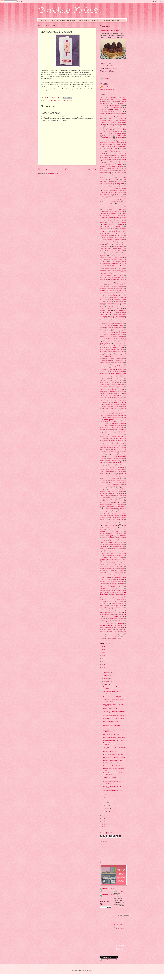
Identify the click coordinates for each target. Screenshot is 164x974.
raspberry (116, 517)
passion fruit (123, 473)
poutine (109, 502)
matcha (120, 417)
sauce (101, 546)
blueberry (123, 144)
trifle (101, 607)
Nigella (107, 449)
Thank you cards (118, 596)
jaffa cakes (118, 373)
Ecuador (103, 281)
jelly (119, 377)
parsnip (101, 473)
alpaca (104, 105)
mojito (124, 432)
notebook (122, 451)
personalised (115, 484)
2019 (103, 661)
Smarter (122, 564)
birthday (112, 135)
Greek (104, 342)
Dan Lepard (114, 259)
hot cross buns (109, 362)
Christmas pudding (104, 213)
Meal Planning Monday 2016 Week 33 (113, 740)
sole (113, 568)
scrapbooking (109, 550)
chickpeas (117, 196)
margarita (114, 412)
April (105, 803)
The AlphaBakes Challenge (62, 20)
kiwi (118, 382)
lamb (105, 386)
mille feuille (120, 427)
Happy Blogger (115, 349)
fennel (109, 299)
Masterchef (114, 417)
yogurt (121, 635)
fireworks (122, 303)
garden (109, 329)
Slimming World (114, 563)
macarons (123, 404)
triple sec (106, 607)
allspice (109, 103)
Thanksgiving (103, 598)
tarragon (114, 590)
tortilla (108, 603)
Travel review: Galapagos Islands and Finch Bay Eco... (113, 700)
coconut (123, 222)
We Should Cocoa (106, 625)
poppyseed (111, 499)
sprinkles (124, 574)
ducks (101, 277)
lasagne (101, 388)
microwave (121, 425)
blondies (119, 142)
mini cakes (116, 431)
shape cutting (114, 552)
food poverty (114, 314)
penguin (124, 480)
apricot (108, 113)
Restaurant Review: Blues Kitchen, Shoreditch (112, 726)
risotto (122, 531)
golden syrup (123, 338)
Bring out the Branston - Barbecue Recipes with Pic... (114, 687)
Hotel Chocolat (104, 364)
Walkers (118, 622)
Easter (107, 279)
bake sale (104, 120)
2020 (103, 658)
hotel (123, 362)
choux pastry (105, 209)
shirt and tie (118, 553)
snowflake (102, 568)
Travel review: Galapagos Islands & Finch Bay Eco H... (114, 712)
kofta (123, 382)
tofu (110, 601)
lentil (108, 393)
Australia (118, 115)
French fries (123, 321)
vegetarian (103, 618)
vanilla (118, 614)
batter (101, 129)
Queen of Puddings (106, 512)
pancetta (102, 469)
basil (116, 128)
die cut (114, 265)
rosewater (123, 535)
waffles (106, 622)
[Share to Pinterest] (71, 98)
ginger (124, 332)
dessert (114, 263)
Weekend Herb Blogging (105, 627)
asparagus (102, 115)
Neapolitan (121, 445)
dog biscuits (118, 270)
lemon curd (103, 391)
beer (110, 131)
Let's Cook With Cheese (110, 395)
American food (118, 107)
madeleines (106, 408)
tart (119, 590)
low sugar (116, 402)
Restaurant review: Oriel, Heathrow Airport (112, 787)
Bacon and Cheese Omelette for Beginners (114, 757)
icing (105, 371)
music (101, 443)
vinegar (107, 620)
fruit (115, 325)
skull (101, 563)
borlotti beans (103, 150)
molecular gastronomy (112, 434)
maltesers (123, 408)
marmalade (102, 413)
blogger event (119, 141)
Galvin (115, 327)
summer (114, 583)
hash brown (108, 351)
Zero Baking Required (111, 638)
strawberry (120, 579)
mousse (110, 438)
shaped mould (105, 553)
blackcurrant (110, 141)
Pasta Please (119, 475)
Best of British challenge (118, 133)
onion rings (107, 460)
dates (120, 259)
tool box (102, 603)
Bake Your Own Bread (113, 120)
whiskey (117, 629)
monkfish (102, 436)
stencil (103, 577)
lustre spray (106, 404)
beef (124, 130)
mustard (106, 443)
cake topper (121, 172)
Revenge (104, 527)
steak (124, 575)
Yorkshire (102, 636)
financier (102, 303)
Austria (124, 115)
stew (108, 577)
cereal (107, 187)
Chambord (121, 187)
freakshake (121, 320)
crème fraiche (107, 250)
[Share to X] (67, 98)
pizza (121, 493)
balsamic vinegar (119, 124)
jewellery (102, 378)
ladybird (114, 384)
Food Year (105, 316)
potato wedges (120, 500)
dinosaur (107, 268)
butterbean (102, 164)
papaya (119, 469)
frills (113, 323)
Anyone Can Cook (112, 111)
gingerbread (113, 334)
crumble (104, 254)
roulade (103, 537)
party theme (114, 473)
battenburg (121, 128)
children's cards (109, 198)
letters (118, 395)
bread (103, 153)
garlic (114, 329)
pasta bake (110, 475)
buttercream (111, 164)
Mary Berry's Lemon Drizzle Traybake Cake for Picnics (113, 782)
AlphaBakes (114, 105)
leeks (108, 389)
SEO (120, 550)
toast (114, 599)
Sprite (103, 575)
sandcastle (102, 544)
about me (102, 99)
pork (117, 499)
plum (118, 495)
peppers (111, 482)
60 (119, 97)
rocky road (123, 533)
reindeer (103, 523)
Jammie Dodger (117, 375)
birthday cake (121, 135)
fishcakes (117, 305)
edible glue (117, 281)
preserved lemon (104, 504)
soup (101, 570)
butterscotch (121, 166)
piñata (122, 489)
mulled (105, 442)
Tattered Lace (114, 592)
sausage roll (115, 546)
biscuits (111, 139)
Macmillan (110, 406)
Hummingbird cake (104, 367)
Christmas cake (107, 211)
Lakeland (120, 384)
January (106, 811)
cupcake (102, 256)
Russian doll (113, 541)
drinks (115, 275)
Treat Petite (119, 605)
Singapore (121, 561)
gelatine (101, 331)
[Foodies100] (104, 890)
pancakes (120, 468)
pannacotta (113, 469)
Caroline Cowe (106, 87)
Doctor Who (111, 270)
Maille (112, 408)
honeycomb (119, 360)
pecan (109, 480)
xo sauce (109, 635)
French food (115, 321)
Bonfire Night (117, 146)
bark (106, 128)
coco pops (109, 222)
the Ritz (122, 598)
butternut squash (111, 166)
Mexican (105, 425)
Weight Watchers (118, 627)
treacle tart (111, 605)
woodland (102, 635)
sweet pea (106, 586)
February (106, 809)
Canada (122, 174)
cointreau (102, 226)
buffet (114, 161)
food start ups (122, 314)
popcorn (122, 497)
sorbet (117, 568)
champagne (102, 188)
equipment (103, 290)
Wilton (114, 633)
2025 (103, 647)
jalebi (124, 373)
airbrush (117, 101)
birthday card (52, 100)
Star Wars (114, 575)
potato (103, 500)
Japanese (113, 377)
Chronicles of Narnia (108, 215)
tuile (101, 609)
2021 (103, 656)
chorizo (124, 208)
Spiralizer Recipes (110, 20)
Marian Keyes (121, 412)
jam (103, 375)
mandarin (104, 410)
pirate (101, 493)
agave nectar (108, 101)
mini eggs (123, 431)
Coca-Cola (121, 220)
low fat (108, 402)
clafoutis (124, 217)
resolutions (115, 523)
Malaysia (117, 408)
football (112, 316)
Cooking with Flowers (105, 235)
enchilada (102, 288)
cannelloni (107, 177)
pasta (103, 475)
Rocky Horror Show (113, 533)
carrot (115, 181)
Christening (113, 209)
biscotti (117, 137)
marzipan (115, 415)
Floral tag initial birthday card (111, 734)
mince (121, 429)
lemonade (122, 391)
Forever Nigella (120, 316)
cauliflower (120, 183)
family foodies (114, 296)
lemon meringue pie (112, 391)
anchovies (102, 109)
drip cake (122, 275)
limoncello (116, 397)
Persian (108, 484)
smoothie (112, 566)
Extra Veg (120, 292)
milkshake (111, 427)
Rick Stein (110, 531)
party (106, 473)
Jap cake (107, 377)
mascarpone (122, 415)
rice (115, 530)
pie (118, 488)
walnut (124, 622)
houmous (114, 364)
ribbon (101, 529)
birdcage (106, 135)
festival (124, 299)
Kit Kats (122, 380)
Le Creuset (121, 388)
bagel (107, 118)
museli (115, 442)
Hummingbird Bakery (117, 366)
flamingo (102, 306)
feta (103, 301)
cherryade (102, 196)
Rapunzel (109, 517)
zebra (103, 638)
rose (107, 535)
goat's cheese (109, 338)
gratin (109, 340)
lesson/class (115, 393)
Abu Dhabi (110, 99)
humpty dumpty (115, 367)
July (105, 794)
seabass (115, 550)
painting (102, 467)
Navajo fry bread (113, 445)
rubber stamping (114, 539)
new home (109, 447)
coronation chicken (119, 239)
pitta (117, 493)
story (114, 579)
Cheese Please (114, 190)
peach (101, 479)
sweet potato (114, 587)
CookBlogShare (104, 232)
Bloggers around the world (107, 142)
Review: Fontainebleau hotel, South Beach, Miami (112, 773)
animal (46, 100)
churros (117, 215)
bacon (101, 118)
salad (111, 542)
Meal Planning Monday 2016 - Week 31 (113, 790)
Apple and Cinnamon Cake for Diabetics (113, 718)
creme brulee (117, 248)
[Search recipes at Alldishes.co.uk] (119, 928)
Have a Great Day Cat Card (110, 708)
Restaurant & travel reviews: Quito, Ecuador (112, 743)
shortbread (119, 555)
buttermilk (102, 166)
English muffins (119, 288)
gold (116, 338)
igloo (111, 371)
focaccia (102, 310)
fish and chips (108, 305)
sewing (107, 552)
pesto (121, 484)
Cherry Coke (121, 194)
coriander (123, 237)
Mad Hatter (117, 406)
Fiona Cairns (109, 303)
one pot (110, 458)
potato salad (111, 500)
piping (122, 491)
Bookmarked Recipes (111, 148)
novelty (114, 453)
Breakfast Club (118, 157)
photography (119, 486)
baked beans (123, 120)
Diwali (118, 268)
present (122, 502)
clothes (101, 220)
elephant (118, 284)
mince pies (102, 431)
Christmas (122, 209)
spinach (121, 572)
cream (108, 246)
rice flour (122, 529)
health (107, 353)
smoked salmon (103, 566)
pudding (113, 508)
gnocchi (102, 338)
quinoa (119, 512)
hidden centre (117, 356)
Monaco (122, 434)
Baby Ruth (121, 117)
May (105, 800)
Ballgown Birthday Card (109, 752)
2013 (103, 821)
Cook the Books (120, 230)
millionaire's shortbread (105, 429)
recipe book (121, 519)
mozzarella (123, 438)
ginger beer (105, 334)
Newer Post (42, 169)
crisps (123, 250)
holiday (106, 358)
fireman (115, 303)
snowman (108, 568)
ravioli (106, 519)
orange (121, 460)
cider (110, 217)
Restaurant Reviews (88, 20)
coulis (118, 241)
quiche (114, 512)
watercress (105, 623)
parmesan (121, 471)
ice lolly (120, 369)
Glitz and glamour (112, 336)
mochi (112, 432)
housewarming (103, 366)
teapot (117, 594)
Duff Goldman (108, 277)
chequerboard (107, 194)
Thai (110, 596)
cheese (105, 190)
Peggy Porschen (116, 480)
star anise (108, 575)
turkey (109, 609)
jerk (123, 377)
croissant (108, 252)
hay (123, 351)
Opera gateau (114, 460)
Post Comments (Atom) (52, 173)
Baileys (117, 118)
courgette (107, 243)
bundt (101, 163)
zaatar (124, 636)
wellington (102, 629)
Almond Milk (123, 103)
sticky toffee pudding (116, 577)
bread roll (119, 153)
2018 (103, 664)
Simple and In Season (113, 559)
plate (114, 495)
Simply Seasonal (113, 561)
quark (116, 510)
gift (114, 332)
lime (109, 397)
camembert (115, 174)
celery (122, 185)
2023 (103, 650)
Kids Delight (107, 380)
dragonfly (109, 275)
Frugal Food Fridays (106, 325)
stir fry (103, 579)
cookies (114, 232)
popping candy (103, 499)
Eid (107, 284)
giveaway (102, 336)
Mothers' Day (122, 436)
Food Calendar (122, 310)
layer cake (114, 388)
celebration (114, 185)
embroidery (121, 286)
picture (113, 488)
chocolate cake (122, 204)
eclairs (124, 279)
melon (124, 421)
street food (102, 581)
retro (125, 525)
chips (120, 201)
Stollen (108, 579)
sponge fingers (111, 574)
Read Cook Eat (113, 519)
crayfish (115, 244)
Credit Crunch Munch (106, 248)
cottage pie (112, 241)
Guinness (116, 345)
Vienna (121, 618)
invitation (102, 373)
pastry (101, 477)
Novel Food (107, 453)
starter (119, 575)
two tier (106, 610)
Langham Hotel (120, 386)
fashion (108, 297)
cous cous (114, 243)
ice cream (112, 369)
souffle (122, 568)
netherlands (102, 447)
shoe (124, 553)
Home (43, 20)
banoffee (109, 126)
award (109, 117)
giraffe (118, 334)
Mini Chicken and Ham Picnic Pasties (113, 766)
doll (103, 272)
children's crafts (120, 198)
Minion (103, 432)
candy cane (111, 176)
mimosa (115, 429)
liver (107, 399)
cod (115, 224)
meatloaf (119, 421)
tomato (114, 601)
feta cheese (108, 301)
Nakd (124, 443)
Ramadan (117, 515)
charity (116, 189)
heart (112, 353)
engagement (110, 288)
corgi (118, 237)
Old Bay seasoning (121, 454)
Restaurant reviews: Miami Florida (112, 760)
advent (116, 99)
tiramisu (109, 599)
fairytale (122, 294)
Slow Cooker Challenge (112, 564)
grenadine (116, 343)
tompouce (122, 601)
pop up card (114, 497)
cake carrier (112, 170)
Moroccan (114, 436)
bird (101, 135)
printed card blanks (110, 506)
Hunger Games (105, 369)
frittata (117, 323)
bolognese (109, 146)
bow (109, 150)
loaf (110, 399)
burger (115, 163)
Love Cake (120, 401)
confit (114, 228)
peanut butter (115, 479)
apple (121, 111)
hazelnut (102, 353)
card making (60, 100)
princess (102, 506)
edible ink (123, 281)
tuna (105, 609)
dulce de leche (117, 277)
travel (119, 603)
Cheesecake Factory (115, 192)
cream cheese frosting (118, 246)
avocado (104, 117)
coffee (121, 224)
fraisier (104, 320)
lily (105, 397)
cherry (114, 194)
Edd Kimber (110, 281)
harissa (101, 351)
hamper (102, 349)
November (107, 675)
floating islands (105, 308)
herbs (117, 354)
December (106, 673)
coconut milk (107, 224)
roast (101, 533)
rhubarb (122, 527)
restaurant (123, 523)
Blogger (90, 970)
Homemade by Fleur (105, 360)
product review (121, 506)
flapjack (108, 306)
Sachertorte (121, 541)
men (109, 423)
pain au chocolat (120, 466)
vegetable (106, 616)
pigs (105, 489)
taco (116, 588)
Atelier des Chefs (110, 115)
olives (103, 456)
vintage (113, 620)
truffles (112, 607)
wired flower (121, 633)
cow (119, 243)
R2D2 (113, 513)
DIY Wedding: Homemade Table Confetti (114, 737)
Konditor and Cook (104, 384)
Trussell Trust (121, 607)
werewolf (110, 629)
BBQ (111, 129)
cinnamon (116, 217)
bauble (106, 129)
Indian (116, 371)
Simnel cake (102, 559)
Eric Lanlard (112, 290)
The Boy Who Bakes (113, 598)
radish (122, 513)
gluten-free (121, 336)
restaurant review (110, 525)
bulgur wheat (121, 161)
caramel (105, 179)
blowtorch (108, 144)
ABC (123, 97)
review (111, 527)
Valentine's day (104, 614)
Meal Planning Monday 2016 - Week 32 (113, 763)
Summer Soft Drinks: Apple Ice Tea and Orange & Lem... (113, 730)
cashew (101, 183)
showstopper (107, 557)
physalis (102, 488)
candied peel (103, 176)
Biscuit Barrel (103, 139)
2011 (103, 827)
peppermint (104, 482)
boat (103, 146)
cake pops (111, 172)
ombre (108, 456)
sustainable (118, 585)
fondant (108, 310)
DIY (123, 268)
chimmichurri (105, 201)
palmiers (107, 467)
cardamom (109, 181)
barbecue (115, 126)
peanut (107, 478)
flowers (121, 308)
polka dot (123, 495)
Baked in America (106, 122)
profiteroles (106, 508)
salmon (117, 542)
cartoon (122, 181)
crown (119, 252)
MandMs (111, 410)
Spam (117, 570)
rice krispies (103, 531)
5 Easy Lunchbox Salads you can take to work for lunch (113, 705)
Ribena (106, 529)
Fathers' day (115, 297)
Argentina (121, 113)
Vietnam (102, 620)
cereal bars (114, 187)
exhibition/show (112, 292)
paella (113, 466)
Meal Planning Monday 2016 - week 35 (113, 691)
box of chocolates (122, 150)
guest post (109, 345)
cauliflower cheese (104, 185)
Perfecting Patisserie (121, 482)
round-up (110, 537)
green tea (122, 342)
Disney (112, 268)
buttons (101, 168)
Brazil (117, 152)
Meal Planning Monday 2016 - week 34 (113, 716)
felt (105, 299)
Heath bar (117, 353)
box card (114, 150)
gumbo (122, 345)
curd (116, 257)
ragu (101, 515)
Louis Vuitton (112, 401)
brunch (124, 159)
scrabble (102, 550)
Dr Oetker (119, 273)
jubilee (108, 378)
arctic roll (114, 113)
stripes (109, 581)
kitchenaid (112, 382)
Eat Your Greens (116, 279)
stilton (124, 577)
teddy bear (123, 594)
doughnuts (111, 273)
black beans (118, 139)
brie (125, 157)
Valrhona (113, 614)
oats (113, 454)
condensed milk (120, 226)
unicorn (118, 610)
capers (113, 177)
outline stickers (103, 464)
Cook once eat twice (110, 230)
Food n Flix (104, 314)
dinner (123, 265)
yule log (119, 636)
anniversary (117, 109)
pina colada (116, 489)
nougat (101, 453)
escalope (119, 290)
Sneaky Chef (120, 566)
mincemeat (109, 431)
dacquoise (107, 259)
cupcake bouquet (114, 255)
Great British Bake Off (119, 340)
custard (101, 259)
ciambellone (104, 217)
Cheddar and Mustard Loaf (110, 694)
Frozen (122, 323)
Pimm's (110, 489)
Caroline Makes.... (69, 10)
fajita (101, 295)
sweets (122, 586)
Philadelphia (110, 486)
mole (103, 434)
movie (116, 438)
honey (113, 360)
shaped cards (122, 552)
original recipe (117, 462)
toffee (104, 601)
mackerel (104, 406)
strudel (114, 581)
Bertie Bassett (107, 133)
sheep (112, 553)
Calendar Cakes (105, 174)
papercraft (108, 471)
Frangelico (115, 320)
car (125, 177)
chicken (108, 196)
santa (123, 544)
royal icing (123, 537)
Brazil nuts (123, 152)
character (110, 188)
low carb (102, 402)
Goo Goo (104, 340)
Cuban (115, 254)
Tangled (108, 590)
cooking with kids (104, 237)
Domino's (108, 272)
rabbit (118, 513)
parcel (114, 471)
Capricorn (119, 177)
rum (121, 539)
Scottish (122, 548)
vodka (118, 620)
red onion (102, 521)
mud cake (113, 440)
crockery (102, 252)
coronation (110, 239)
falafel (106, 295)
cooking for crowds (119, 233)
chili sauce (111, 200)
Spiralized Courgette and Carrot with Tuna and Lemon (114, 748)
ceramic (101, 187)
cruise (124, 252)
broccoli (109, 159)
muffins (119, 440)
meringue (123, 423)
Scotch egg (115, 548)
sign (115, 557)
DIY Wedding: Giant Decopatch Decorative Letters (111, 722)
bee (120, 129)
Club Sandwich (113, 220)
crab (125, 243)
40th (115, 97)
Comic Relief (110, 226)
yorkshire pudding (110, 636)
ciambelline (123, 215)
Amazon (109, 107)
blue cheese (116, 144)
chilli (116, 200)
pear (123, 478)
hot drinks (117, 362)
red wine (115, 521)
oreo (101, 462)
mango (117, 410)
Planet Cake (108, 495)
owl (119, 464)
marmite (108, 413)
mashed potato (106, 417)
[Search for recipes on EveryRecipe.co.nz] (105, 79)
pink (109, 491)
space (106, 570)
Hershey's (108, 356)
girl (123, 334)
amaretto (102, 107)
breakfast (109, 157)
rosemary (112, 535)
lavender (107, 388)
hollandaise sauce (120, 358)
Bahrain (112, 118)
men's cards (115, 423)
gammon (121, 327)
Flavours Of (115, 306)
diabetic (107, 265)
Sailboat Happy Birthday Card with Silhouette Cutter (112, 778)
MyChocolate (113, 443)
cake (117, 168)
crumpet (110, 254)
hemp (113, 354)
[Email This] (64, 98)
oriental (108, 462)
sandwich (117, 544)
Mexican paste (113, 425)
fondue (115, 310)
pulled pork (102, 510)
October (106, 678)
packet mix (107, 466)
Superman (102, 585)
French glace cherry (106, 323)
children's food (103, 200)
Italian (112, 373)
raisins (111, 515)
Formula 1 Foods (105, 318)
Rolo (103, 535)
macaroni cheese (115, 404)
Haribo (122, 349)
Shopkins (112, 555)
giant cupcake (108, 332)
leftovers (114, 389)
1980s (106, 97)
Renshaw (109, 523)
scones (108, 548)
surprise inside (110, 585)
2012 (103, 824)
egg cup (119, 283)
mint (108, 432)
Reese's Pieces (123, 521)
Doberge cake (103, 270)
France (109, 320)
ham (122, 347)
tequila (104, 596)
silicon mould (121, 557)
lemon (121, 389)
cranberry (109, 244)
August (106, 684)
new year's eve (117, 447)
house (121, 364)
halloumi (108, 347)
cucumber (121, 254)
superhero (121, 583)
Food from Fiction (108, 312)
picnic (107, 488)
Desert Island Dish (106, 263)
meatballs (113, 421)
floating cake (123, 306)
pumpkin (109, 510)
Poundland (102, 502)
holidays (112, 358)
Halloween (115, 347)
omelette (114, 456)
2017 (103, 667)
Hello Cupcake (105, 354)
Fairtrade (116, 294)
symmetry (110, 588)
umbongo (112, 610)
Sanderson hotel (109, 544)
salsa (123, 542)
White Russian (118, 631)
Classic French (120, 219)
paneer (107, 469)
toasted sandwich (121, 600)
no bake (114, 449)
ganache (102, 329)
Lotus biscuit (103, 401)
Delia (124, 261)
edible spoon (105, 283)
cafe (113, 168)
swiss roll (102, 588)
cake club (119, 170)
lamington (112, 386)
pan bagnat (113, 467)
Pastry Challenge (110, 477)
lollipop (115, 399)
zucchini (119, 638)
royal (117, 537)
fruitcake (122, 325)
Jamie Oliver (109, 375)
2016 (103, 670)
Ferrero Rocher (117, 299)
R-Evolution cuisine (106, 513)
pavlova (122, 477)
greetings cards (70, 100)
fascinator (102, 297)
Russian (106, 541)
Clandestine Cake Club (108, 219)
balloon (111, 124)
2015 (103, 815)
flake (123, 305)
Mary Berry (108, 415)
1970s (101, 97)
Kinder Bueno (115, 380)
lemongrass (102, 393)
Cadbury (108, 168)
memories (104, 423)
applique (102, 113)
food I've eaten (120, 312)
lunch (124, 402)
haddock (102, 347)
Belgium (122, 131)
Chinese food (113, 201)
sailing (106, 542)
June (105, 797)
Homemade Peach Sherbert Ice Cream (113, 754)
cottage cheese (103, 241)
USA (121, 612)
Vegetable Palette (117, 616)
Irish (107, 373)
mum (111, 442)
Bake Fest (123, 118)
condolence (102, 228)
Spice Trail (114, 572)
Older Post (92, 169)
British (103, 159)
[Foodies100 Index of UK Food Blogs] (108, 888)
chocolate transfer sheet (114, 208)
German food (108, 331)
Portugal (124, 499)
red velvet (109, 521)
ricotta (117, 531)
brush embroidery (107, 161)
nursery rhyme (122, 453)
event (105, 292)
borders (122, 148)
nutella (103, 454)
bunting (108, 163)
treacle (105, 605)
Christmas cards (118, 211)
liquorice (102, 399)
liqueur (122, 397)
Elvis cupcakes (107, 286)
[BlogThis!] (65, 98)
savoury (122, 546)
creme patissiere (115, 250)
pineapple (102, 491)
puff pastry (120, 508)
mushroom (121, 442)
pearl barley (102, 480)
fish (101, 305)
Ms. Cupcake (105, 440)
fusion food (108, 327)
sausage (107, 546)
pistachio (112, 493)
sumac (107, 583)
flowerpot (114, 308)
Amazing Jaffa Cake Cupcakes (110, 30)
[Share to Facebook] (69, 98)
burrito (122, 163)
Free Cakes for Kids (105, 321)
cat (64, 100)
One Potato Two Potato (119, 458)
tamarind (102, 590)
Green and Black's (112, 342)
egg (112, 283)
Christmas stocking (115, 213)
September (107, 681)
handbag (108, 349)
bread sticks (108, 155)
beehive (104, 131)
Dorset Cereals (115, 272)
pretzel (111, 504)
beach (116, 129)
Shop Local (105, 555)
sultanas (102, 583)
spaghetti (112, 570)
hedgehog (123, 353)
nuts (108, 455)
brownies (116, 159)
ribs (111, 529)
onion (101, 460)
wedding (119, 625)
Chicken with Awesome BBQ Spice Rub (113, 697)
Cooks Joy (112, 237)
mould (104, 438)
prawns (115, 502)
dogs (124, 270)
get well (115, 331)
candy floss (118, 176)
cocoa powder (116, 222)
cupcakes (109, 257)
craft (103, 245)
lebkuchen (102, 389)
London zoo (121, 399)
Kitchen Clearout (104, 382)
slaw (105, 563)
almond (115, 103)
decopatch (111, 261)
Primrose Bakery (120, 504)
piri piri (106, 493)
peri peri (103, 484)
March (105, 806)
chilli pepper (123, 200)
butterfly (120, 164)
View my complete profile (107, 89)
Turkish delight (117, 609)
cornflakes (104, 239)
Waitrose (112, 622)
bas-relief (111, 128)
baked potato (116, 122)
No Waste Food (112, 451)
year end (115, 635)
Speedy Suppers (104, 572)
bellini (101, 133)
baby (114, 117)
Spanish (122, 570)
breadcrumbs (116, 155)
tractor (113, 603)
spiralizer (102, 574)
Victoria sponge (113, 618)
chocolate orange (119, 206)
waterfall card (112, 623)
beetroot (115, 131)
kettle (101, 380)
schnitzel (102, 548)
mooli (107, 436)
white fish (110, 631)
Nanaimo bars (105, 445)
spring (118, 574)
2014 (103, 818)
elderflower (111, 284)
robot (106, 533)
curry (121, 257)
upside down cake (114, 612)
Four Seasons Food (120, 318)
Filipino (115, 301)
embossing (114, 286)
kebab (122, 378)
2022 (103, 653)
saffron (101, 542)
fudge (101, 327)
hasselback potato (116, 351)
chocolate (109, 203)
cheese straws (123, 190)
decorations (118, 261)
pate (117, 477)
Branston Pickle (110, 152)
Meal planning (110, 419)
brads (103, 152)
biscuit (122, 137)
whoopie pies (107, 633)
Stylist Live (121, 581)
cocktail (102, 222)
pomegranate (105, 497)
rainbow (106, 515)
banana (102, 126)
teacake (112, 594)
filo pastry (121, 301)
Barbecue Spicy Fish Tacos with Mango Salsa (113, 769)
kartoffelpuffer (115, 378)
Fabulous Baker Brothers (106, 294)
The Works (102, 599)
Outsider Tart (112, 464)
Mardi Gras (107, 412)
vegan (124, 614)
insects (122, 371)
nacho (120, 443)
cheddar (123, 189)
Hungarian (123, 367)
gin (119, 332)
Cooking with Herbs (118, 235)
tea (120, 592)
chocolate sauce (103, 208)
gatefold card (121, 329)
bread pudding (111, 153)
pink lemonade (115, 491)
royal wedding (105, 539)
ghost (120, 331)
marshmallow (116, 414)
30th (111, 97)
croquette (114, 252)
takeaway (121, 588)
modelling (118, 432)
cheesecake (105, 192)
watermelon (120, 623)
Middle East (103, 427)
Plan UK (102, 495)
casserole (108, 183)
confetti (108, 228)
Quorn (124, 512)
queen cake (123, 510)
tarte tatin (107, 592)
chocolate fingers (106, 206)
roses (117, 535)
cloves (106, 220)
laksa (101, 386)
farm (123, 295)
